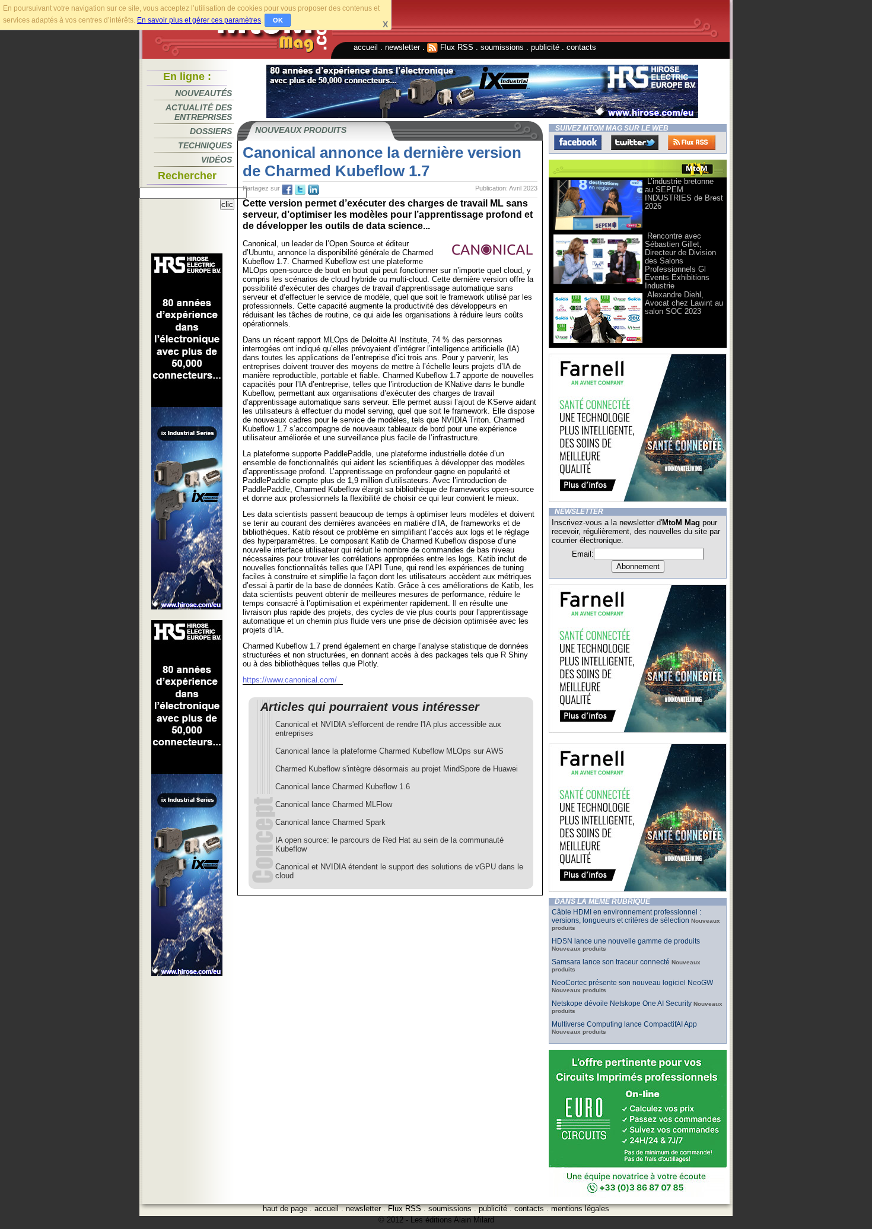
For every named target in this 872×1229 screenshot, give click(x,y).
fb (287, 190)
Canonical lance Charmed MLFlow (333, 804)
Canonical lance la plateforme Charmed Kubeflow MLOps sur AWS (389, 751)
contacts (581, 47)
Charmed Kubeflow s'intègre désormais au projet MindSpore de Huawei (396, 768)
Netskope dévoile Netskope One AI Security (622, 1003)
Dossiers (211, 131)
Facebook (578, 142)
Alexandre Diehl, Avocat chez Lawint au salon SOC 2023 (684, 303)
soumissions (502, 47)
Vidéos (216, 159)
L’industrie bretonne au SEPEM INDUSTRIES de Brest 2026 (684, 194)
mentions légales (580, 1208)
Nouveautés (203, 93)
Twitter (634, 142)
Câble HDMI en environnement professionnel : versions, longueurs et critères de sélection (626, 916)
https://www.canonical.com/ (290, 679)
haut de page (285, 1208)
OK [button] (278, 20)
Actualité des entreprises (199, 112)
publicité (545, 47)
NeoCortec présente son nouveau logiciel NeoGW (632, 983)
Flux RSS (455, 47)
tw (300, 190)
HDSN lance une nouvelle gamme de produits (626, 941)
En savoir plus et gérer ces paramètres (199, 20)
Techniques (205, 145)
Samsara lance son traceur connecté (611, 962)
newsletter (402, 47)
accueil (366, 47)
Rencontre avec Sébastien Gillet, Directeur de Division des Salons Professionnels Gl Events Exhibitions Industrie (680, 260)
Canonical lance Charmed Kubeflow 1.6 (342, 786)
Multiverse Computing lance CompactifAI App (624, 1024)
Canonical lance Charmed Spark (330, 822)
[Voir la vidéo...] (598, 229)
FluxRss (691, 142)
